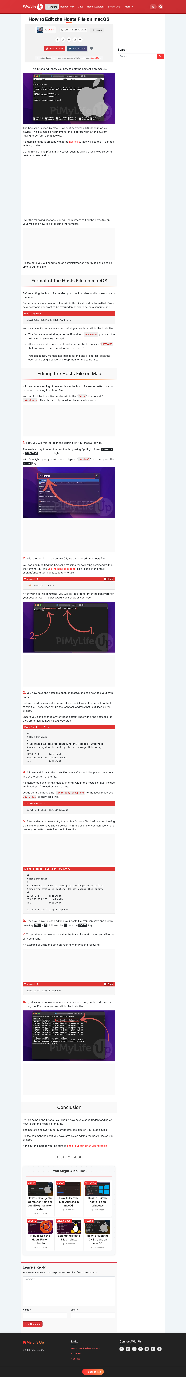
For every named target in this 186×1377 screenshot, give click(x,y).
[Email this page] (80, 39)
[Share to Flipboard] (74, 39)
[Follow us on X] (128, 1349)
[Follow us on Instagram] (140, 1349)
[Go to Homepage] (33, 7)
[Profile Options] (153, 6)
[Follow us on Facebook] (121, 1349)
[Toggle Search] (160, 6)
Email (74, 1309)
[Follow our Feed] (159, 1349)
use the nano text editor (62, 568)
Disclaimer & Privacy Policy (85, 1348)
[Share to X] (63, 39)
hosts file (74, 141)
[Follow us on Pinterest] (134, 1349)
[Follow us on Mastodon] (153, 1349)
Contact (75, 1358)
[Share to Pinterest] (69, 39)
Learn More (95, 58)
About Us (76, 1353)
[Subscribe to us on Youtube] (146, 1349)
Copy (110, 579)
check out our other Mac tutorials (87, 1145)
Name (27, 1309)
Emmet (51, 30)
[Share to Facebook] (57, 39)
